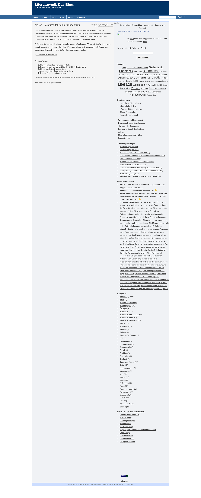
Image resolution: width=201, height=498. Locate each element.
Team (54, 17)
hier (128, 138)
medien (142, 84)
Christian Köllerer (126, 436)
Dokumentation (126, 344)
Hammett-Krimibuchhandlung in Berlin (55, 65)
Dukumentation (126, 347)
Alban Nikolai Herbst (128, 106)
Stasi (149, 92)
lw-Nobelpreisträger (127, 421)
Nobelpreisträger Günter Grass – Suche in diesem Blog (141, 170)
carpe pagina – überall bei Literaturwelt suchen (138, 430)
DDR (150, 74)
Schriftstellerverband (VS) (130, 415)
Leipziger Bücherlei (127, 442)
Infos (145, 42)
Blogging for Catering (128, 335)
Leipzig (159, 81)
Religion (165, 85)
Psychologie (124, 392)
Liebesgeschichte (126, 368)
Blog (140, 71)
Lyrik (135, 85)
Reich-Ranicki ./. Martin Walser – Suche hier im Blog (140, 176)
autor (124, 68)
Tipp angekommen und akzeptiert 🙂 (142, 190)
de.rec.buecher (125, 418)
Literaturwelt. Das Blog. (54, 4)
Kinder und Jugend (127, 362)
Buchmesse (151, 71)
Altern (122, 300)
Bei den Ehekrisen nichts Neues (53, 73)
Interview (121, 81)
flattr (132, 39)
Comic (132, 75)
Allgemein (123, 297)
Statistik (124, 481)
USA (153, 92)
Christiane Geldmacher (105, 26)
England (121, 78)
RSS (62, 17)
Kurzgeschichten (144, 81)
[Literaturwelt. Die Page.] (143, 34)
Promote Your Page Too (141, 31)
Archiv (45, 17)
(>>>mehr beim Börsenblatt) (46, 55)
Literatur (125, 84)
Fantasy (130, 77)
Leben (153, 81)
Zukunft (123, 407)
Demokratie (156, 74)
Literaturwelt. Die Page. (124, 31)
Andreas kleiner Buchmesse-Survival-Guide (137, 162)
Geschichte (141, 78)
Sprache (143, 91)
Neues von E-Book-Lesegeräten (52, 69)
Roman (135, 88)
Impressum (118, 484)
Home (36, 17)
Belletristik (130, 68)
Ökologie (123, 308)
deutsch (164, 75)
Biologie (123, 332)
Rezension (125, 88)
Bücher (121, 74)
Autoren (105, 484)
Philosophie (152, 85)
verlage (158, 92)
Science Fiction (132, 92)
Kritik (135, 81)
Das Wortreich (142, 74)
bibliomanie (124, 326)
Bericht (122, 323)
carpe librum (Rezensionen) (130, 103)
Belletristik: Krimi (141, 68)
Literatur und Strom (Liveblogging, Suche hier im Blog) (141, 167)
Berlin (136, 71)
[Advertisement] (100, 20)
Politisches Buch (126, 389)
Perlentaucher (125, 424)
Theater (123, 401)
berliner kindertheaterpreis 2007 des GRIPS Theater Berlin (63, 67)
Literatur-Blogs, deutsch (129, 150)
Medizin (123, 380)
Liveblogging (124, 371)
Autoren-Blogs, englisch (129, 173)
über (94, 484)
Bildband (123, 329)
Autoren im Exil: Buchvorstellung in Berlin (56, 71)
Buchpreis (163, 71)
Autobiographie (125, 306)
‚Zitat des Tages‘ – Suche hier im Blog (135, 153)
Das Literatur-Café (127, 439)
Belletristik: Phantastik (129, 320)
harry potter (153, 77)
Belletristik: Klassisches (129, 314)
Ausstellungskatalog (128, 303)
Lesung (165, 81)
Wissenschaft (151, 95)
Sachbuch (154, 88)
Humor (165, 78)
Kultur (122, 365)
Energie (123, 350)
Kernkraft (123, 359)
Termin (122, 398)
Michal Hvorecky (62, 44)
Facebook (81, 17)
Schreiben (162, 88)
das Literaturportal (66, 33)
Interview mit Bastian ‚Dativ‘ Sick (133, 164)
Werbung (130, 484)
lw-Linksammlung (126, 427)
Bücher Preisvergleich (128, 112)
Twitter (70, 17)
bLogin (116, 23)
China (127, 75)
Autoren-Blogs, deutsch (129, 115)
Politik (159, 85)
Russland (144, 89)
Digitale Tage (125, 433)
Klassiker (129, 81)
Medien (122, 377)
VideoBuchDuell (138, 95)
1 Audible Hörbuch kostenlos (131, 109)
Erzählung (124, 353)
